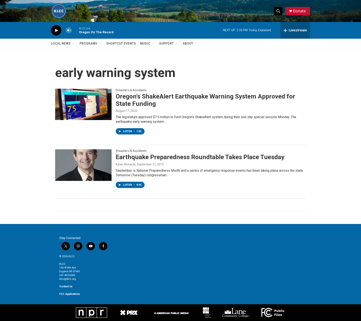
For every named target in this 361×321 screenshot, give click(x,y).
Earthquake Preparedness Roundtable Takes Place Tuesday (200, 157)
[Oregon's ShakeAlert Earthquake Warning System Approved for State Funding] (83, 104)
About (188, 43)
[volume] (68, 30)
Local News (61, 43)
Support (166, 43)
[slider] (75, 30)
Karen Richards (126, 164)
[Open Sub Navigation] (73, 43)
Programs (88, 43)
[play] (56, 30)
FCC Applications (69, 294)
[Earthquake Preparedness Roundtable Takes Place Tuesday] (83, 165)
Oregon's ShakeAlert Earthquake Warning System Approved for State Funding (205, 100)
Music (145, 43)
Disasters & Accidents (131, 90)
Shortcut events (121, 43)
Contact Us (65, 286)
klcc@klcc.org (67, 279)
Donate (299, 11)
